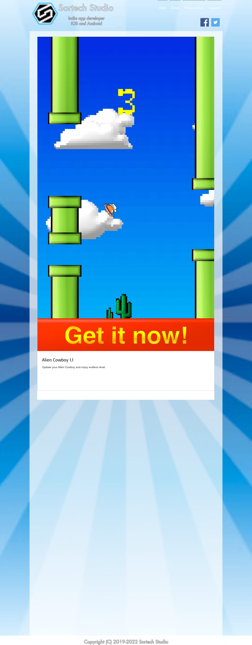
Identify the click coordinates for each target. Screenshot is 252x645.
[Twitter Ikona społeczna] (215, 22)
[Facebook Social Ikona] (204, 22)
